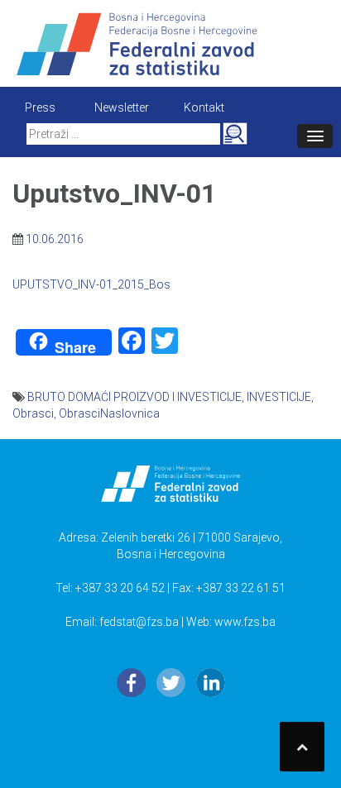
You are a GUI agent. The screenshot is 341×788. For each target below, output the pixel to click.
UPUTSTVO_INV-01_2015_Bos (91, 284)
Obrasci (33, 413)
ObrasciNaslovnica (109, 413)
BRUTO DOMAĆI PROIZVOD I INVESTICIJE (134, 397)
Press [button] (40, 107)
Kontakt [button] (204, 107)
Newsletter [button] (121, 107)
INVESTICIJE (279, 397)
